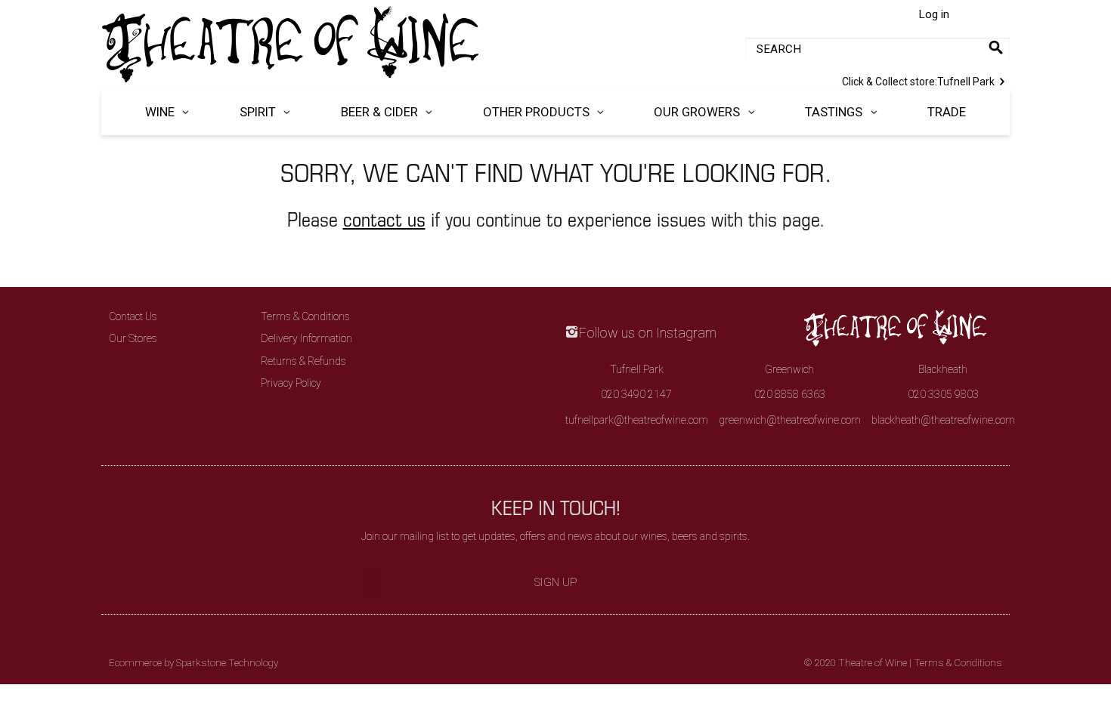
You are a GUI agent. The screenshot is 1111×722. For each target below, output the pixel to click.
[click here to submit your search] (996, 47)
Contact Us (133, 316)
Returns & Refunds (303, 361)
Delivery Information (306, 338)
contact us (384, 218)
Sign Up (555, 582)
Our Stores (133, 338)
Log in (933, 14)
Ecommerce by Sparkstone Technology (193, 662)
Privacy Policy (291, 383)
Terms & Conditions (305, 316)
